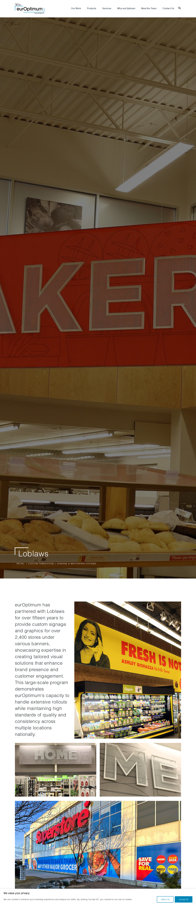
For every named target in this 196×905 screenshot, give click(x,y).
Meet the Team (148, 8)
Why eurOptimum (126, 8)
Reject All (165, 899)
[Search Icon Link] (179, 7)
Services (106, 8)
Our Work (76, 8)
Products (91, 8)
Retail (20, 563)
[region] (98, 897)
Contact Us (168, 8)
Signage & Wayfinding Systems (76, 563)
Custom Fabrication (41, 563)
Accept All (183, 899)
